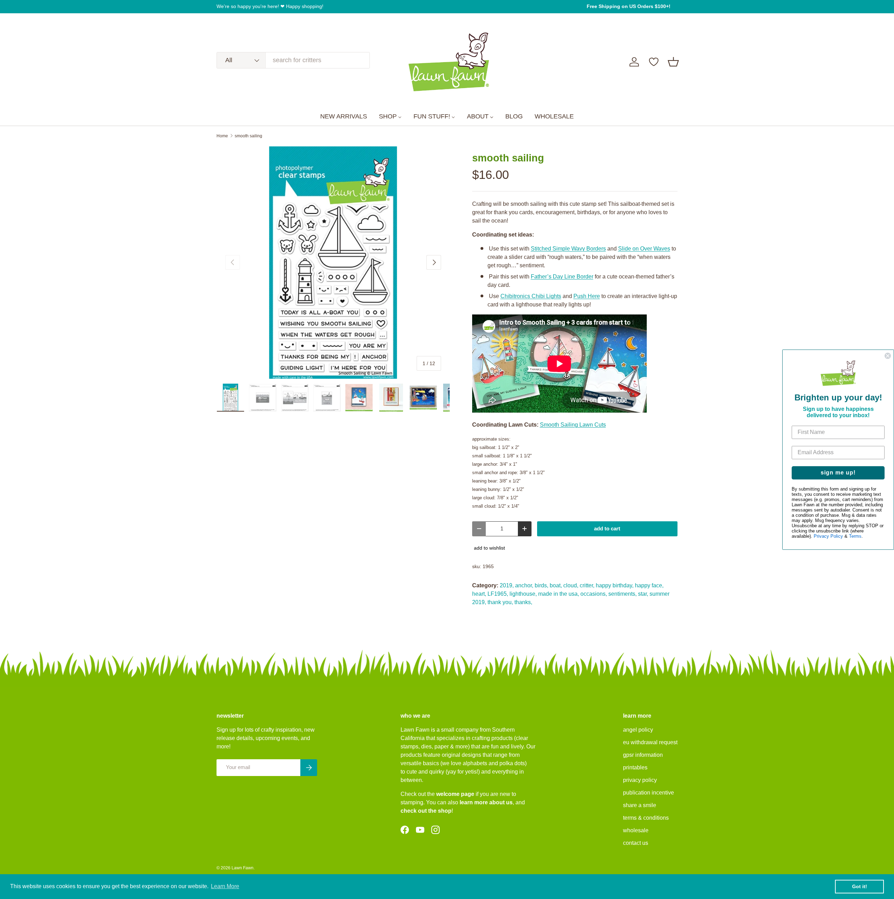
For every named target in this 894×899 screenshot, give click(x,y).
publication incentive (648, 793)
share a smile (639, 805)
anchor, (524, 585)
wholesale (635, 830)
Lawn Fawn (243, 867)
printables (635, 767)
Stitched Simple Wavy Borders (568, 249)
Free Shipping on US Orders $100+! (628, 6)
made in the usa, (558, 594)
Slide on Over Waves (644, 249)
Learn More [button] (225, 886)
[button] (673, 62)
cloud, (570, 585)
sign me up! (838, 473)
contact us (635, 843)
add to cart (607, 528)
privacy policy (640, 780)
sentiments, (622, 594)
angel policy (638, 730)
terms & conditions (646, 818)
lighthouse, (523, 594)
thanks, (523, 602)
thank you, (500, 602)
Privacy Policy (828, 536)
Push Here (586, 296)
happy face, (649, 585)
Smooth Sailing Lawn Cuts (573, 425)
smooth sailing (248, 136)
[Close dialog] (887, 355)
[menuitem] (344, 117)
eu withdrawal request (650, 742)
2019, (507, 585)
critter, (587, 585)
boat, (556, 585)
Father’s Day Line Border (562, 277)
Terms (855, 536)
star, (643, 594)
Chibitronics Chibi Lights (530, 296)
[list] (333, 262)
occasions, (593, 594)
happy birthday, (614, 585)
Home (222, 136)
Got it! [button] (859, 886)
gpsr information (643, 755)
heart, (479, 594)
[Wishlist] (653, 62)
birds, (541, 585)
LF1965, (498, 594)
